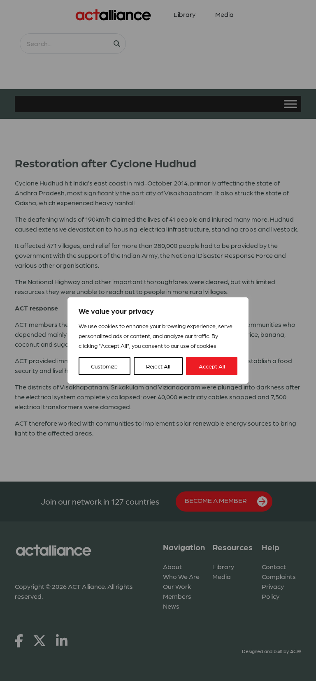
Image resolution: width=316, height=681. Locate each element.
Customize (104, 366)
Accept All (212, 366)
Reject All (158, 366)
